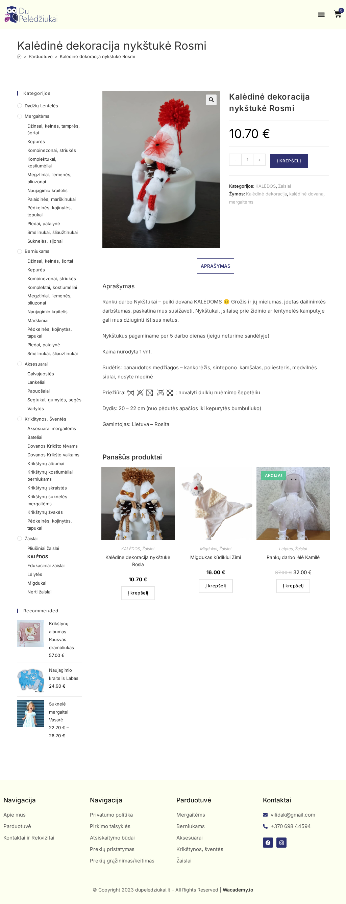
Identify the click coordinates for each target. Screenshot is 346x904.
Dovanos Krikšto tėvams (52, 446)
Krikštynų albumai (45, 463)
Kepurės (36, 141)
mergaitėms (241, 202)
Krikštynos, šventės (45, 419)
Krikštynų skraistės (47, 487)
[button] (321, 14)
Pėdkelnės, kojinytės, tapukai (49, 332)
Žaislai (284, 186)
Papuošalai (38, 391)
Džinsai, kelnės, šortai (50, 261)
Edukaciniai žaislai (46, 565)
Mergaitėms (37, 116)
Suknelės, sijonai (45, 241)
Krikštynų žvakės (45, 512)
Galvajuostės (40, 373)
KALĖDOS (265, 186)
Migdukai (208, 548)
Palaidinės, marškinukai (51, 199)
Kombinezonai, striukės (51, 150)
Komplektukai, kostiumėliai (41, 162)
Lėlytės (286, 548)
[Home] (19, 56)
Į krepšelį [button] (138, 592)
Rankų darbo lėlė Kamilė (293, 557)
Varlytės (35, 408)
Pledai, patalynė (43, 223)
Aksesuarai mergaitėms (51, 428)
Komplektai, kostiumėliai (52, 287)
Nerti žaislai (39, 591)
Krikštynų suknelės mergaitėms (47, 500)
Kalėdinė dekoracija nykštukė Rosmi (97, 56)
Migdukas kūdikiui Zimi (215, 557)
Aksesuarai (36, 364)
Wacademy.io (238, 890)
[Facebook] (268, 842)
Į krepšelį (289, 160)
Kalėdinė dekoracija (266, 193)
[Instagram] (281, 842)
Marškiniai (37, 320)
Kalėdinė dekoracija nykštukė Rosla (137, 560)
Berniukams (37, 251)
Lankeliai (36, 382)
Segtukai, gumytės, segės (54, 399)
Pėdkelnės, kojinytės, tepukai (49, 211)
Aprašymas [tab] (215, 266)
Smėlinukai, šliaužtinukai (52, 232)
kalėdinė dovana (306, 193)
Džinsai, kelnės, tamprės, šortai (53, 129)
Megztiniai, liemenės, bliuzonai (49, 178)
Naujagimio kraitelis (47, 190)
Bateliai (34, 437)
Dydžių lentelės (41, 105)
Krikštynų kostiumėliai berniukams (50, 475)
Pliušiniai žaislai (43, 548)
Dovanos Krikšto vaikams (53, 454)
